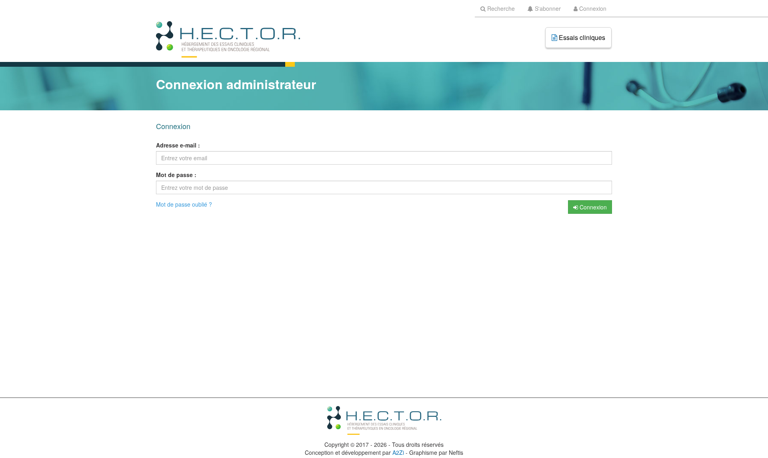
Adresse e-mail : (178, 145)
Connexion (592, 207)
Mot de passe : (176, 175)
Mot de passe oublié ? (184, 204)
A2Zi (398, 452)
